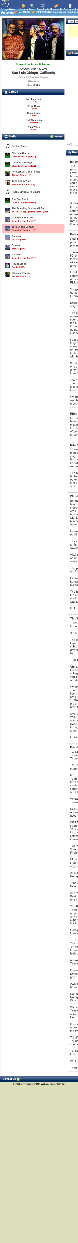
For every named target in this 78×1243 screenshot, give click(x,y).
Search (32, 9)
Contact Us (9, 1078)
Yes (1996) (23, 12)
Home (8, 12)
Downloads (42, 9)
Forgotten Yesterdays (8, 11)
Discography (70, 9)
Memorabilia (56, 9)
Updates (23, 9)
